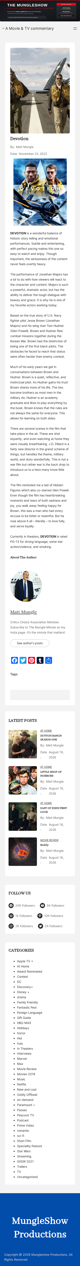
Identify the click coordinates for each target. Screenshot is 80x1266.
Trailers (22, 1166)
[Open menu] (75, 28)
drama (21, 997)
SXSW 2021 (25, 1161)
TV (19, 1171)
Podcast (23, 1120)
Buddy (44, 845)
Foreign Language (29, 1012)
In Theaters (25, 1048)
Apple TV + (25, 961)
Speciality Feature (29, 1146)
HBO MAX (24, 1023)
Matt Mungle (23, 612)
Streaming (24, 1156)
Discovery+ (25, 987)
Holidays (23, 1028)
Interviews (24, 1053)
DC (19, 982)
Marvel (22, 1058)
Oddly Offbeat (27, 1094)
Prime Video (25, 1125)
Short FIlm (24, 1141)
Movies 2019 (26, 1074)
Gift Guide (24, 1017)
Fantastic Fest (26, 1007)
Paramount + (26, 1105)
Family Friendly (27, 1002)
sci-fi (20, 1135)
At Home (46, 730)
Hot (19, 1038)
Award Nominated (29, 971)
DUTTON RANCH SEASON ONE (51, 738)
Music (21, 1079)
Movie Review (49, 840)
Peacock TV (25, 1115)
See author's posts (30, 643)
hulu (20, 1043)
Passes (22, 1110)
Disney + (23, 992)
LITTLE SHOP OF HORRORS (51, 774)
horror (21, 1033)
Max (20, 1064)
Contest (22, 976)
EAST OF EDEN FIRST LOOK (53, 810)
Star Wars (24, 1151)
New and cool (26, 1089)
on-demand (25, 1100)
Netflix (21, 1084)
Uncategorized (27, 1177)
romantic (23, 1130)
